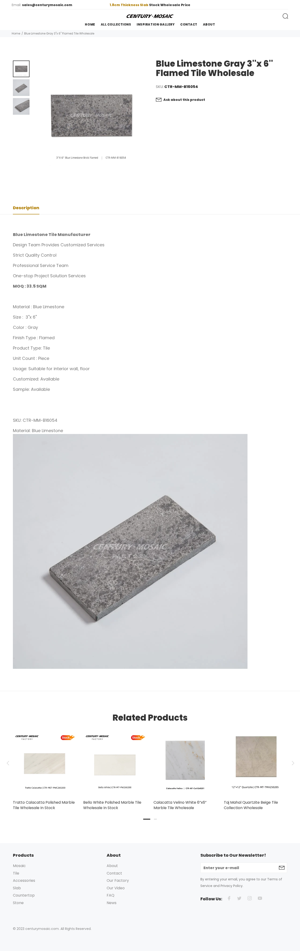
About (112, 865)
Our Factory (118, 880)
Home (16, 33)
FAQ (110, 895)
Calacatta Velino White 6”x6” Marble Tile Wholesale (180, 805)
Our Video (116, 888)
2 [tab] (155, 819)
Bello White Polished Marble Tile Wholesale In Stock (112, 805)
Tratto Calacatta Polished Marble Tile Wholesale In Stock (44, 805)
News (111, 902)
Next (292, 763)
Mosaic (19, 865)
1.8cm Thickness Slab (129, 5)
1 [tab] (146, 819)
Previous (7, 763)
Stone (18, 902)
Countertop (24, 895)
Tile (16, 873)
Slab (17, 888)
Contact (114, 873)
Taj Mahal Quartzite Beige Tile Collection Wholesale (251, 805)
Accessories (24, 880)
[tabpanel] (44, 766)
